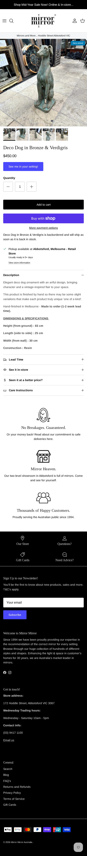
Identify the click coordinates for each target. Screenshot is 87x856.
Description (11, 275)
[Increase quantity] (31, 187)
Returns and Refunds (17, 786)
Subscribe (14, 614)
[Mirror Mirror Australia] (43, 20)
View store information (19, 262)
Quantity (9, 178)
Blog (6, 774)
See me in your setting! (23, 166)
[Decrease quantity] (8, 187)
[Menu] (4, 20)
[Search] (13, 20)
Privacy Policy (12, 792)
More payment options (43, 227)
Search (7, 769)
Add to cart (44, 204)
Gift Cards (9, 804)
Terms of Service (14, 798)
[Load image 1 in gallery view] (43, 82)
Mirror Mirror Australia (22, 842)
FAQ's (7, 781)
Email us (8, 740)
